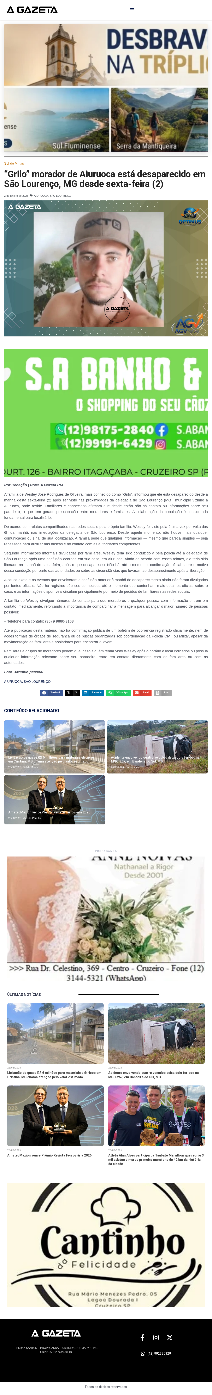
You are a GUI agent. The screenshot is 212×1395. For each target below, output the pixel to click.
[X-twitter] (169, 1337)
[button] (51, 693)
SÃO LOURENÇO (60, 195)
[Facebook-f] (142, 1337)
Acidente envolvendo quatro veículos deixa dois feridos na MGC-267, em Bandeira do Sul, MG (155, 759)
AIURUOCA (41, 195)
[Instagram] (156, 1337)
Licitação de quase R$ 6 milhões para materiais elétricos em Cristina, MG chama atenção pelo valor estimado (51, 759)
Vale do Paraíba (32, 818)
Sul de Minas (14, 163)
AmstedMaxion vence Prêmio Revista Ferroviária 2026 (49, 812)
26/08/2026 (14, 767)
